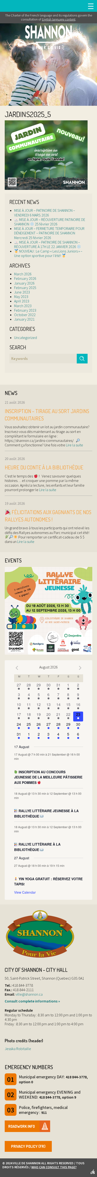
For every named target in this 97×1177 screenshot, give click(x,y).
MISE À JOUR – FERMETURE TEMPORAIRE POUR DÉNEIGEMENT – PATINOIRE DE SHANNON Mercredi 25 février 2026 (49, 233)
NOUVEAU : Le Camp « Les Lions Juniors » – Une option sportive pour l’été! (48, 253)
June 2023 (22, 292)
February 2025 (25, 287)
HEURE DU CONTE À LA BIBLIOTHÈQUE (44, 467)
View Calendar (25, 892)
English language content (58, 19)
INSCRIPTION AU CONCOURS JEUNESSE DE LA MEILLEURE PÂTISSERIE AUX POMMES (48, 777)
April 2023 (21, 301)
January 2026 (24, 283)
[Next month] (80, 668)
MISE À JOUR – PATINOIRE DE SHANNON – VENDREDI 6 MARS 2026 (44, 212)
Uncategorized (25, 337)
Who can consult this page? (54, 1167)
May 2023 (21, 296)
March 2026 (23, 274)
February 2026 (25, 278)
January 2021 (24, 319)
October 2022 (25, 314)
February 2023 (25, 310)
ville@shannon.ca (29, 994)
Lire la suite (74, 445)
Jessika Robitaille (18, 1048)
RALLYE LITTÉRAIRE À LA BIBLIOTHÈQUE (37, 847)
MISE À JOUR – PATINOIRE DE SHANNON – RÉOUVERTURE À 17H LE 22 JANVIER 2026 (47, 244)
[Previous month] (17, 668)
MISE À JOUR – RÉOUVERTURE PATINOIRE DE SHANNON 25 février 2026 (49, 221)
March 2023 (23, 305)
